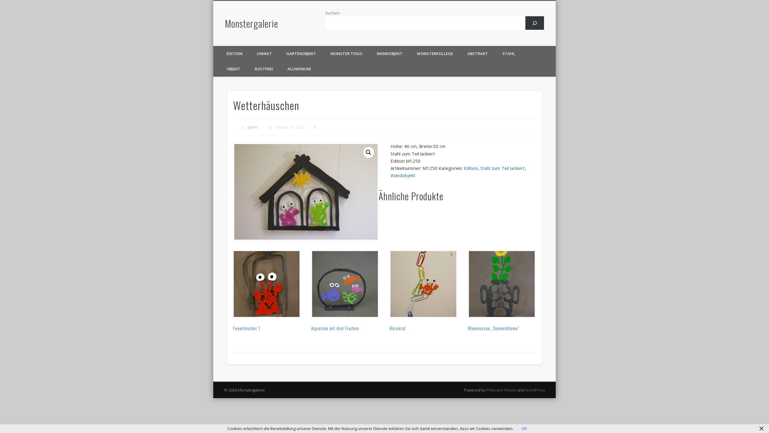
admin (253, 127)
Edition (234, 53)
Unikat (264, 53)
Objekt (233, 69)
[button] (368, 152)
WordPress (535, 390)
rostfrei (264, 69)
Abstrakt (477, 53)
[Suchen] (534, 23)
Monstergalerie (251, 23)
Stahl (508, 53)
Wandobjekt (390, 53)
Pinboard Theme (501, 390)
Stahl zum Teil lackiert (502, 168)
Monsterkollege (435, 53)
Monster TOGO (346, 53)
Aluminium (299, 69)
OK (524, 428)
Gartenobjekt (301, 53)
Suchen (332, 13)
